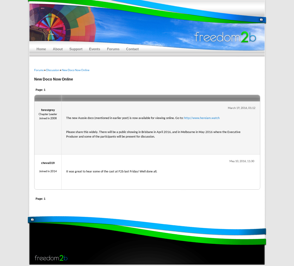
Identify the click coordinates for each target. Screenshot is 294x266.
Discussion (52, 70)
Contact (132, 49)
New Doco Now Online (75, 70)
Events (94, 49)
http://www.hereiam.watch (202, 118)
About (58, 49)
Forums (113, 49)
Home (41, 49)
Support (75, 49)
